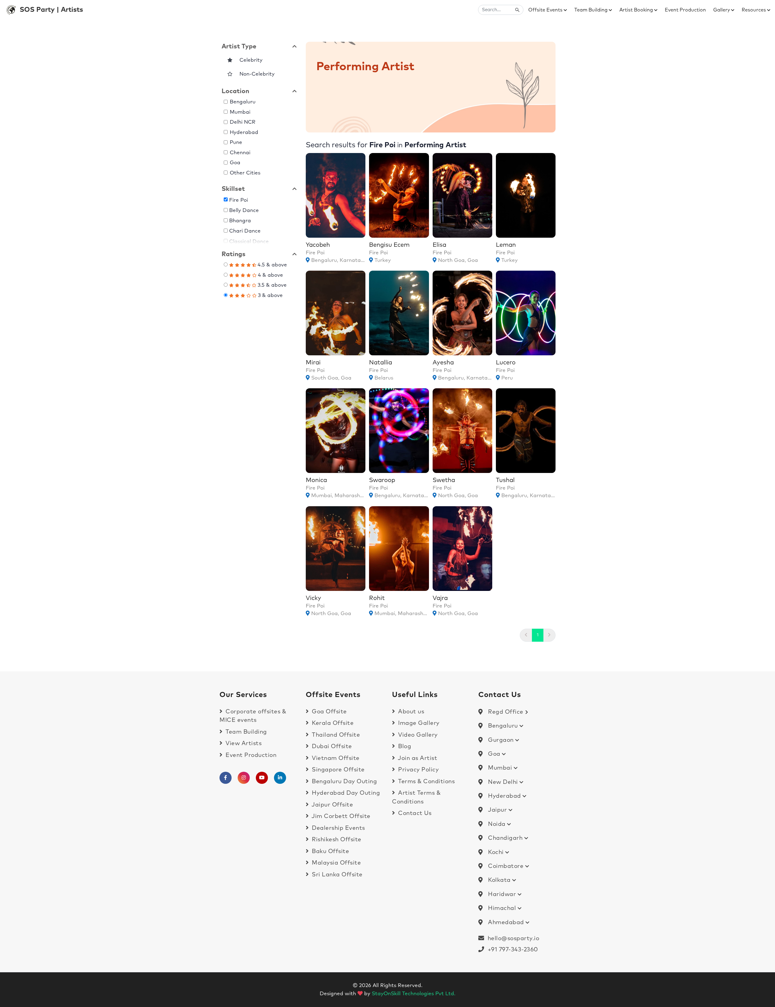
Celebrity (248, 60)
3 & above (269, 295)
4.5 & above (271, 265)
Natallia (380, 363)
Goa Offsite (328, 712)
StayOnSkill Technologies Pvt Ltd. (413, 993)
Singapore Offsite (337, 770)
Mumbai (240, 112)
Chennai (240, 152)
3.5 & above (271, 285)
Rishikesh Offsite (335, 839)
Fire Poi (239, 200)
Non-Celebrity (255, 74)
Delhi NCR (243, 122)
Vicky (313, 598)
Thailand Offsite (335, 735)
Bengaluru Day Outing (343, 781)
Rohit (377, 598)
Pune (236, 142)
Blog (404, 746)
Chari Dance (245, 231)
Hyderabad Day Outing (345, 793)
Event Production (685, 10)
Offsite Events (546, 10)
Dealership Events (337, 828)
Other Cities (245, 173)
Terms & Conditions (426, 781)
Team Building (591, 10)
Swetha (444, 480)
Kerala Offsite (332, 723)
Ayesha (443, 363)
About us (410, 712)
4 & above (269, 275)
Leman (506, 245)
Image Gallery (418, 723)
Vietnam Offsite (335, 758)
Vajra (440, 598)
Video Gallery (417, 735)
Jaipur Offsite (331, 805)
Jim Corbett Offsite (340, 816)
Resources (754, 10)
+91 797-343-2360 (511, 950)
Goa (235, 162)
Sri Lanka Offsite (336, 875)
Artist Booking (636, 10)
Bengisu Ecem (389, 245)
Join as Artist (417, 758)
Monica (316, 480)
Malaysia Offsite (335, 863)
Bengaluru (243, 102)
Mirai (313, 363)
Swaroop (382, 480)
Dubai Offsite (331, 746)
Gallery (722, 10)
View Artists (243, 743)
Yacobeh (318, 245)
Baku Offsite (329, 851)
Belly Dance (244, 210)
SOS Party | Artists (51, 9)
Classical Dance (249, 241)
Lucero (506, 363)
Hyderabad (244, 132)
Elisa (439, 245)
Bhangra (240, 220)
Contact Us (414, 813)
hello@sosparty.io (513, 938)
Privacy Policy (418, 770)
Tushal (505, 480)
